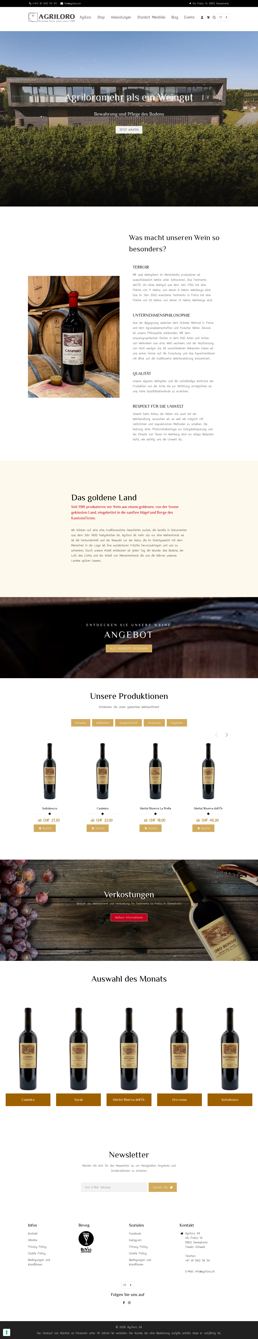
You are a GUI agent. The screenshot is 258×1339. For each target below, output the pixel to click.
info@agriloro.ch (72, 3)
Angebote (177, 723)
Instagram (135, 1240)
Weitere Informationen (129, 917)
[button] (226, 735)
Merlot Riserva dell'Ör (208, 808)
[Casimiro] (28, 1049)
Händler (33, 1240)
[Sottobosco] (230, 1049)
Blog (174, 17)
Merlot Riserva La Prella (155, 808)
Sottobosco (49, 808)
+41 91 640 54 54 (197, 1260)
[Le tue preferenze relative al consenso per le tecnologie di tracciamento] (6, 1332)
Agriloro (85, 17)
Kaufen (47, 828)
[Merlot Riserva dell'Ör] (129, 1049)
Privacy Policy (37, 1246)
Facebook (135, 1233)
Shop (101, 17)
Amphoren (154, 723)
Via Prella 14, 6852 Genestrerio (210, 3)
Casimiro (103, 808)
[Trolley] (208, 17)
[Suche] (214, 17)
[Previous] (11, 120)
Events (189, 17)
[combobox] (223, 17)
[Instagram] (130, 1303)
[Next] (246, 120)
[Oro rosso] (179, 1049)
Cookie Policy (37, 1253)
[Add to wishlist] (66, 775)
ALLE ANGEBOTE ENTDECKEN (129, 648)
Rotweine (80, 723)
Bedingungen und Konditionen (39, 1262)
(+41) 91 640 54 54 (44, 3)
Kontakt (33, 1233)
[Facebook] (124, 1303)
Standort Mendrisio (151, 17)
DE (220, 17)
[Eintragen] (202, 17)
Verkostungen (121, 17)
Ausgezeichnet (128, 723)
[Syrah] (78, 1049)
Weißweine (102, 723)
